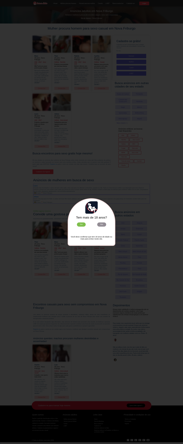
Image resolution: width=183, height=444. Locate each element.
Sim (81, 224)
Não (101, 224)
